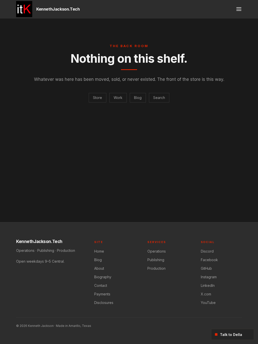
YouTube (208, 302)
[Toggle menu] (239, 9)
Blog (138, 97)
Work (118, 97)
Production (156, 268)
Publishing (155, 260)
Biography (102, 277)
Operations (156, 251)
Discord (207, 251)
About (99, 268)
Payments (102, 294)
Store (97, 97)
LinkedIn (208, 285)
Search (159, 97)
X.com (206, 294)
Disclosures (103, 302)
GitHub (206, 268)
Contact (100, 285)
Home (99, 251)
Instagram (209, 277)
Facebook (209, 260)
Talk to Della (231, 334)
